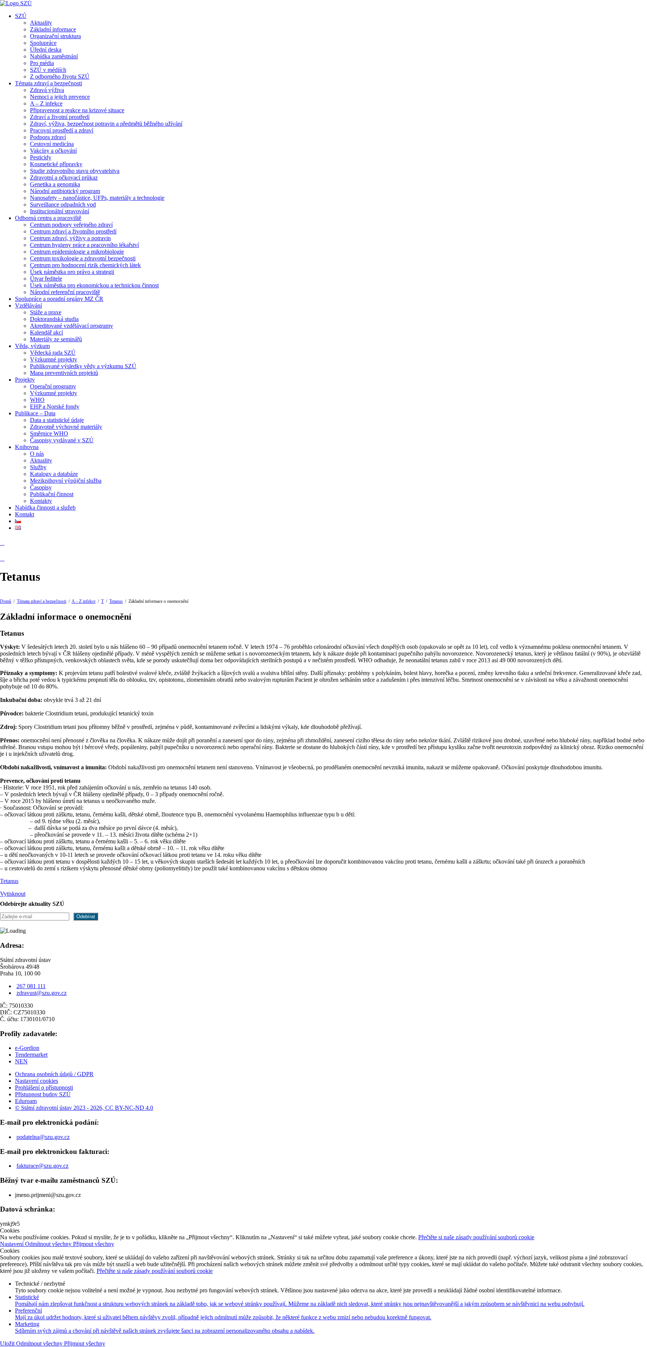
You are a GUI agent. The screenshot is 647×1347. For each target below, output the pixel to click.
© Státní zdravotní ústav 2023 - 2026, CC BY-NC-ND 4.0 (84, 1108)
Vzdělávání (28, 305)
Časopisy (41, 487)
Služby (38, 467)
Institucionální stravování (59, 211)
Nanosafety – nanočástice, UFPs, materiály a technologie (97, 198)
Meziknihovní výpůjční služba (65, 480)
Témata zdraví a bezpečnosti (48, 83)
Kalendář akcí (46, 332)
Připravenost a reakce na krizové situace (77, 110)
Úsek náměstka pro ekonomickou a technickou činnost (94, 285)
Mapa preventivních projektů (64, 373)
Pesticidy (40, 157)
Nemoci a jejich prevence (60, 97)
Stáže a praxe (45, 312)
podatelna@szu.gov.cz (43, 1137)
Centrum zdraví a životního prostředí (73, 231)
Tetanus (116, 601)
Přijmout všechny (93, 1244)
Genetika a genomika (55, 184)
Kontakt (24, 514)
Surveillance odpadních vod (63, 204)
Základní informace (53, 29)
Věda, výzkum (32, 346)
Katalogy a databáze (54, 474)
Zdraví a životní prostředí (59, 117)
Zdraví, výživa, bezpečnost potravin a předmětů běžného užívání (106, 123)
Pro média (42, 63)
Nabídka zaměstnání (54, 56)
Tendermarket (31, 1054)
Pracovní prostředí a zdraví (61, 130)
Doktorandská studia (54, 319)
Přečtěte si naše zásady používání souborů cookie (476, 1237)
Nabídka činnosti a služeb (45, 507)
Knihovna (27, 447)
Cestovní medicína (52, 144)
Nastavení (12, 1244)
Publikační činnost (51, 494)
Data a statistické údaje (57, 420)
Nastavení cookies (36, 1081)
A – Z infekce (46, 103)
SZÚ (21, 16)
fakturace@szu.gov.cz (42, 1166)
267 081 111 (31, 986)
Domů (5, 601)
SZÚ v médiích (48, 70)
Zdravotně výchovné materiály (66, 427)
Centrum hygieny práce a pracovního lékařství (84, 245)
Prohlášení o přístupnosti (44, 1087)
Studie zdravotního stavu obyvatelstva (74, 171)
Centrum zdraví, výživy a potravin (70, 238)
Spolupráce (43, 43)
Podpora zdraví (48, 137)
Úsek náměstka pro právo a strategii (72, 272)
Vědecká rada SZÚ (53, 352)
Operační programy (53, 386)
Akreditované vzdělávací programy (71, 326)
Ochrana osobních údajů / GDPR (54, 1074)
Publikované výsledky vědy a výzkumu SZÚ (83, 366)
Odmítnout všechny (49, 1244)
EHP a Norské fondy (54, 406)
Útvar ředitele (46, 278)
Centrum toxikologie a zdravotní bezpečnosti (83, 258)
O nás (37, 453)
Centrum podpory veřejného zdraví (71, 225)
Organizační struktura (55, 36)
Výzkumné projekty (53, 359)
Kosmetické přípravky (56, 164)
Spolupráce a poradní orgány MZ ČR (59, 299)
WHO (37, 400)
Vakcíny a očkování (53, 150)
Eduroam (26, 1101)
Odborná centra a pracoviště (48, 218)
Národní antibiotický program (65, 191)
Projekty (25, 379)
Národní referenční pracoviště (65, 292)
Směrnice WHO (49, 433)
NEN (21, 1061)
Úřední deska (45, 49)
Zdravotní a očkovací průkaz (64, 177)
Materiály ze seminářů (56, 339)
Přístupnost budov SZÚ (43, 1094)
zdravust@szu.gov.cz (41, 993)
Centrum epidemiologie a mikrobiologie (77, 251)
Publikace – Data (35, 413)
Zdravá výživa (47, 90)
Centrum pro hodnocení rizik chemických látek (85, 265)
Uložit (8, 1343)
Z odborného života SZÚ (59, 76)
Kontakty (41, 501)
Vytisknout (12, 894)
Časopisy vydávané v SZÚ (62, 440)
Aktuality (41, 22)
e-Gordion (27, 1048)
